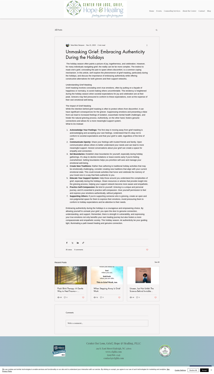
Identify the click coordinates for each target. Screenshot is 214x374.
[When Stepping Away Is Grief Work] (107, 275)
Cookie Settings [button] (180, 370)
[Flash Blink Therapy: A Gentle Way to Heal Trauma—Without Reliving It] (71, 275)
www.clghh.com (114, 351)
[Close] (211, 370)
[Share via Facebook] (67, 243)
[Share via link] (83, 243)
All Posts (58, 29)
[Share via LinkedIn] (78, 243)
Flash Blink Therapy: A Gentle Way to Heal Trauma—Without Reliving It (70, 289)
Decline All (193, 370)
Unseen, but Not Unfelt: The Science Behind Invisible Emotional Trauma (142, 289)
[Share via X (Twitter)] (72, 243)
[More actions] (147, 45)
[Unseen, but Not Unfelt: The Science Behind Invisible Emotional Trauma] (143, 275)
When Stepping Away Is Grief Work (107, 289)
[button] (156, 30)
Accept (204, 370)
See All (157, 262)
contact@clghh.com (114, 358)
